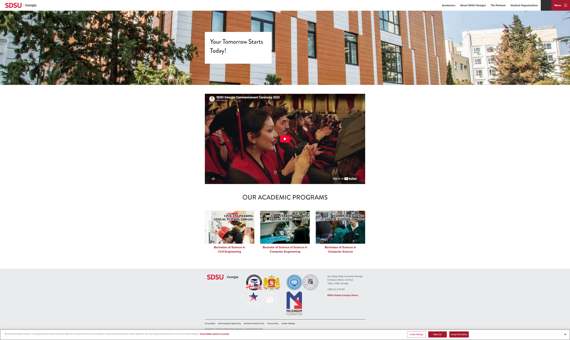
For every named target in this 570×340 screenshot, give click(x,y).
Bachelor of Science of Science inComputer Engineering (285, 249)
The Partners (498, 5)
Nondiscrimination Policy (254, 323)
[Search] (546, 5)
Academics (448, 5)
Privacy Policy (272, 323)
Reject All (437, 334)
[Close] (565, 334)
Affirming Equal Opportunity (229, 323)
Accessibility (210, 323)
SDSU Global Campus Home (342, 295)
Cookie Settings (288, 323)
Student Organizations (524, 5)
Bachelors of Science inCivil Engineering (229, 249)
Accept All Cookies (459, 334)
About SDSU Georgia (473, 5)
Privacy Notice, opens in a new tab (214, 333)
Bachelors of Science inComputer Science (340, 249)
